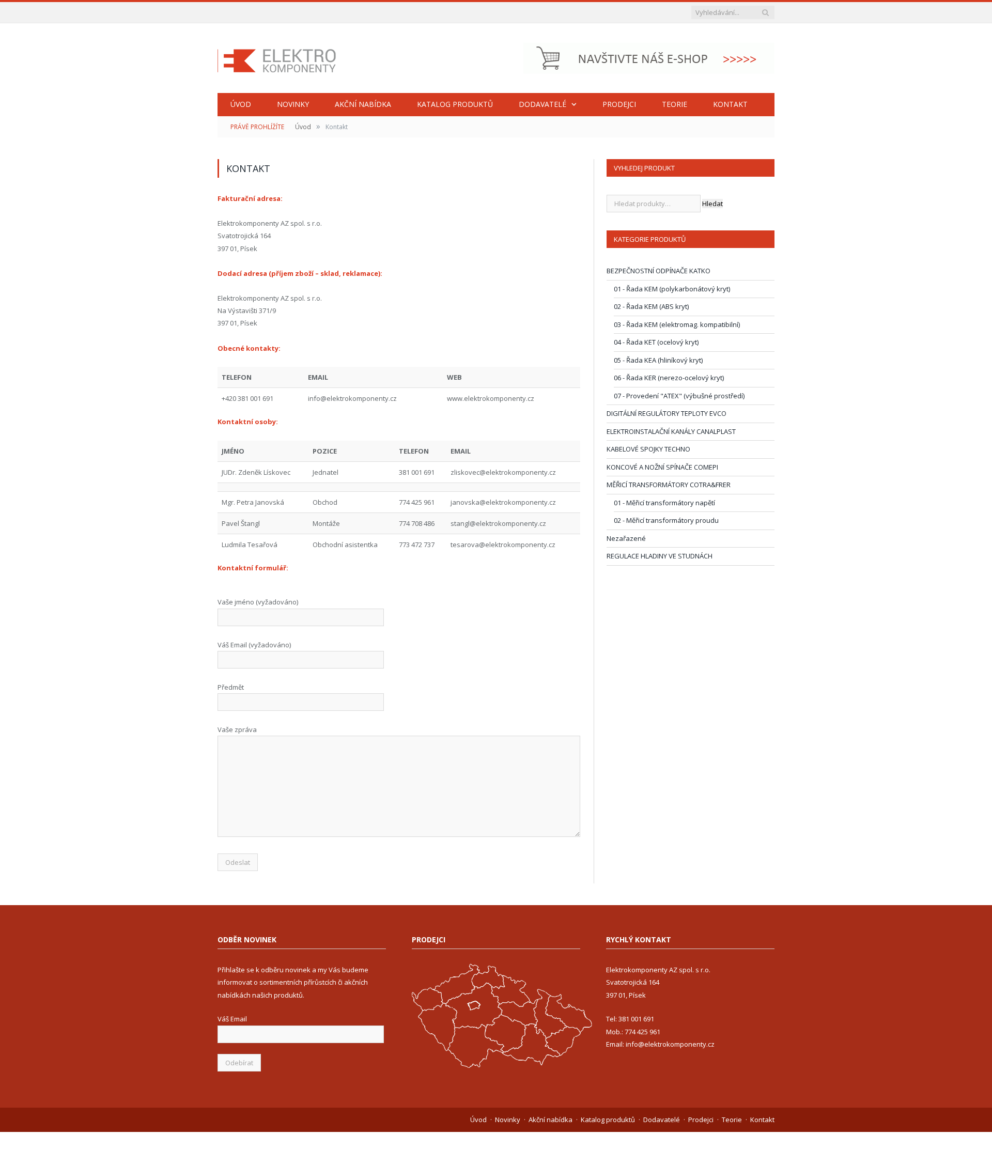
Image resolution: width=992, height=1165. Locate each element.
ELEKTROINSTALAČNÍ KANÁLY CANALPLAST (671, 431)
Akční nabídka (363, 104)
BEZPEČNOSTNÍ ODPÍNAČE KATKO (658, 270)
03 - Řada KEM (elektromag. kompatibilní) (677, 324)
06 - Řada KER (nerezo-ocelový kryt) (669, 377)
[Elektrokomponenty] (277, 58)
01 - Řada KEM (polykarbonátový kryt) (672, 288)
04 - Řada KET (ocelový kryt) (656, 342)
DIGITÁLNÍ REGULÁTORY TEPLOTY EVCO (666, 413)
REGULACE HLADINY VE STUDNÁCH (659, 556)
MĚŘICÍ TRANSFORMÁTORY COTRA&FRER (669, 484)
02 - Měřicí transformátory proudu (666, 520)
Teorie (674, 104)
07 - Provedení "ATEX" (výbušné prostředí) (679, 395)
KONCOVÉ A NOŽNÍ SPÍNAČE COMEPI (662, 467)
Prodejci (619, 104)
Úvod (240, 104)
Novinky (293, 104)
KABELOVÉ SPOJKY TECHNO (648, 449)
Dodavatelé (542, 104)
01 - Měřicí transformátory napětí (664, 502)
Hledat (712, 203)
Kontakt (730, 104)
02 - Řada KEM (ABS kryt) (651, 306)
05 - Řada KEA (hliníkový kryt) (658, 360)
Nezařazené (626, 538)
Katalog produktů (455, 104)
